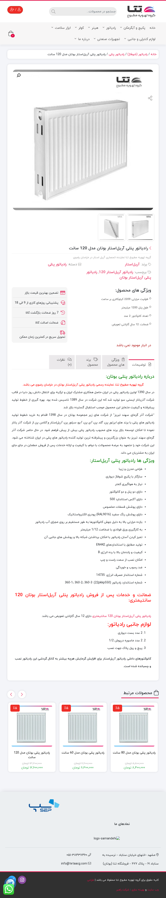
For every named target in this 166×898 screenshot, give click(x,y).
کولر (81, 28)
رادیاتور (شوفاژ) (138, 54)
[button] (18, 75)
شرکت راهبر (122, 890)
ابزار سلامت (63, 28)
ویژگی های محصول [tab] (115, 362)
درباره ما (83, 39)
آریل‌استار (132, 264)
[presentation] (22, 694)
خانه (152, 28)
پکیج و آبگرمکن (134, 28)
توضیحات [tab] (139, 365)
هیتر (95, 28)
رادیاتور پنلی (116, 54)
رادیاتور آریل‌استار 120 (116, 272)
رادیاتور (111, 28)
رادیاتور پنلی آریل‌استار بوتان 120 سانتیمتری (121, 616)
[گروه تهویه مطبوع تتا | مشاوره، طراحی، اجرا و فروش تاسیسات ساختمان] (141, 10)
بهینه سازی (138, 890)
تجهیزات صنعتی (108, 39)
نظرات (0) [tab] (64, 362)
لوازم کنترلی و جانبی (141, 39)
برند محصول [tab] (92, 362)
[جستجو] (53, 11)
